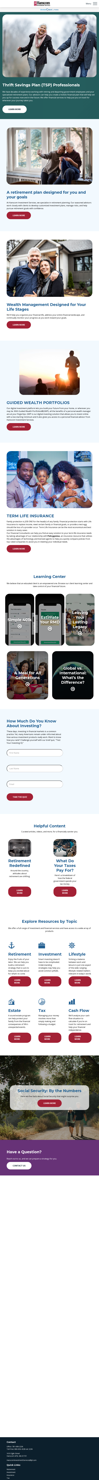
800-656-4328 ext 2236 (23, 1449)
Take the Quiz (20, 797)
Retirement (11, 1469)
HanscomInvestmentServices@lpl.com (21, 1460)
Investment (11, 1472)
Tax (8, 1478)
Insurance (10, 1475)
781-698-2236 (17, 1446)
